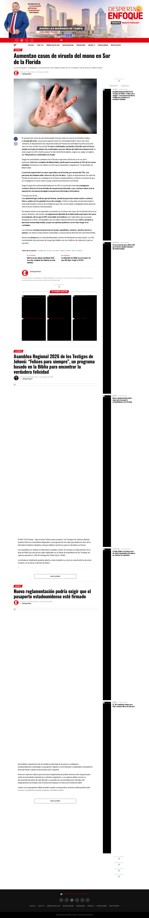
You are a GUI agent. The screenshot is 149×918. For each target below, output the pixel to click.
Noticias (31, 45)
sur (74, 250)
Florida (56, 250)
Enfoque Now (26, 74)
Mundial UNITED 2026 (53, 45)
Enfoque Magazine (68, 45)
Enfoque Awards (103, 45)
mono (69, 250)
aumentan (42, 250)
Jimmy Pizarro (27, 379)
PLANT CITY (40, 45)
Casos (50, 250)
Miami (63, 250)
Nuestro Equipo (116, 45)
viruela (79, 250)
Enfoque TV (91, 45)
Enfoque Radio (80, 45)
